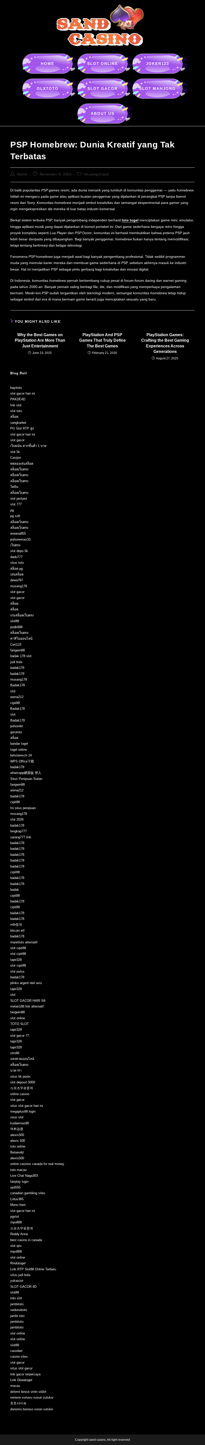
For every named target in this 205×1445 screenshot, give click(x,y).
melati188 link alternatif (27, 1006)
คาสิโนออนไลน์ (21, 638)
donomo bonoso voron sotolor (31, 1409)
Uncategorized (96, 174)
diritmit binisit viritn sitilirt (28, 1392)
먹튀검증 (16, 1129)
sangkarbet (18, 423)
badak (14, 889)
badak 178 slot (21, 656)
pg (12, 510)
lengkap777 (18, 831)
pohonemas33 (20, 539)
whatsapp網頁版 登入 (25, 773)
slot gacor (17, 440)
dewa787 (16, 580)
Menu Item (18, 1205)
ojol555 (15, 1187)
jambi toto (17, 1316)
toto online (17, 1146)
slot (13, 691)
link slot (16, 405)
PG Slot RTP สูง (22, 428)
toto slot (16, 1298)
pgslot (14, 1216)
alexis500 (17, 1135)
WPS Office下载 (22, 761)
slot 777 (16, 504)
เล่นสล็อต (17, 574)
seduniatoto (18, 1310)
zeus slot (17, 1117)
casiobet (16, 1351)
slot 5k (15, 452)
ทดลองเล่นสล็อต (21, 463)
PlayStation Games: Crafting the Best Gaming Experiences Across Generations (165, 343)
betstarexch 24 (21, 755)
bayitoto (16, 388)
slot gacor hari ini (22, 393)
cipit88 (15, 703)
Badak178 (17, 685)
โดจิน (14, 487)
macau (15, 1386)
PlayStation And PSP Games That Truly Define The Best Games (102, 340)
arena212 (17, 697)
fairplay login (19, 1181)
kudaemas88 (19, 1123)
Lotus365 (17, 1199)
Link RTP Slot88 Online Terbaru (33, 1269)
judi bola (16, 662)
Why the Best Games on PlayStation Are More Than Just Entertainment (40, 340)
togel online (18, 749)
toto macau (18, 1170)
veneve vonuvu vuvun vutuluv (32, 1397)
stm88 (14, 1053)
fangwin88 (17, 650)
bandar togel (19, 743)
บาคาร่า (16, 1070)
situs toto (17, 563)
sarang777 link (20, 837)
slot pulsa (17, 971)
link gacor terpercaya (25, 1374)
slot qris (16, 1246)
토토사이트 (18, 1403)
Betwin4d (17, 1152)
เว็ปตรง (15, 545)
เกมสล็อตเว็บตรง (22, 615)
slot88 (14, 621)
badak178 (17, 668)
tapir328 (16, 960)
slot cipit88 (18, 948)
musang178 (18, 586)
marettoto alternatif (24, 942)
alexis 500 (17, 1141)
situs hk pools (20, 1076)
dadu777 (16, 557)
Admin (22, 174)
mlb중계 (16, 924)
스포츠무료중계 (21, 1088)
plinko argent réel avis (26, 983)
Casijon (15, 457)
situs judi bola (20, 1275)
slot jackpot (18, 498)
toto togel (130, 220)
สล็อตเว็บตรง (19, 469)
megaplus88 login (23, 1111)
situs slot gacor (21, 1368)
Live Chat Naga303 (24, 1175)
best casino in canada (26, 1240)
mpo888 (16, 1222)
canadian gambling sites (27, 1193)
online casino (19, 1094)
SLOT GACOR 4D (23, 1287)
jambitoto (17, 1304)
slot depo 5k (19, 551)
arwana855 (18, 533)
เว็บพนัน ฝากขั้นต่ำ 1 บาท (28, 446)
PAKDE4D (17, 399)
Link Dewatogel (21, 1380)
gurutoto (16, 732)
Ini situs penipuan (23, 808)
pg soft (15, 516)
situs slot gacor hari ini (26, 1106)
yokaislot (16, 1281)
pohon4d (16, 726)
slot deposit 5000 (22, 1082)
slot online (17, 1018)
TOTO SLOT (19, 1024)
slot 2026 (17, 819)
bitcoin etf (17, 930)
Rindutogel (18, 1263)
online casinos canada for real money (37, 1164)
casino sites (19, 1356)
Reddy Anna (19, 1234)
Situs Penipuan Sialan (26, 779)
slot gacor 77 (19, 1035)
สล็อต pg (16, 569)
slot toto (16, 411)
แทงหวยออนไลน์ (22, 1059)
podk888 (16, 627)
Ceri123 (15, 644)
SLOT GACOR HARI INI (28, 1001)
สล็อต (14, 417)
